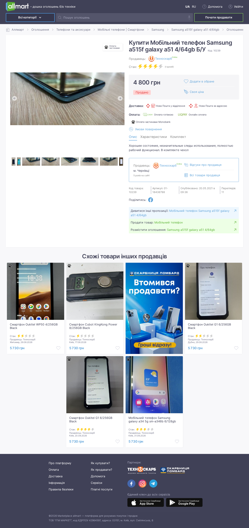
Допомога (98, 476)
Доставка (56, 476)
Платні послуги (101, 489)
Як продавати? (101, 469)
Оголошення (40, 29)
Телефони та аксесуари (73, 29)
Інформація (57, 483)
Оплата (54, 469)
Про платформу (60, 463)
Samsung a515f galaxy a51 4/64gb (195, 29)
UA (187, 6)
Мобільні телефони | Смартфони (121, 29)
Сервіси (96, 483)
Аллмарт (18, 29)
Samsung (157, 29)
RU (194, 6)
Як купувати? (100, 463)
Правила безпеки (61, 489)
